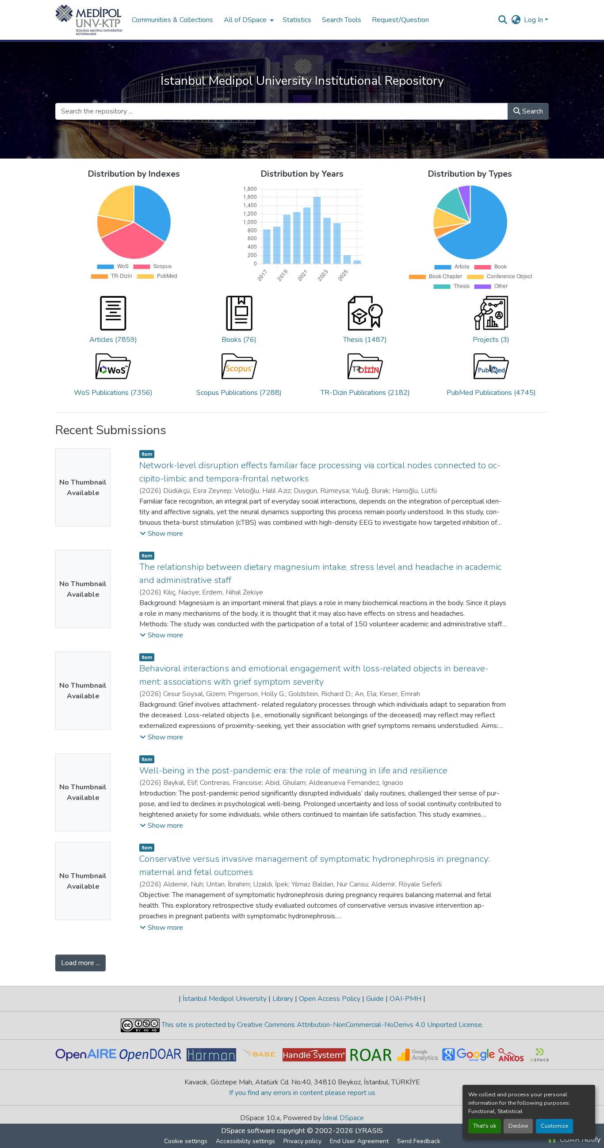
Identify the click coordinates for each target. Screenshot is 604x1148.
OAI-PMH (405, 999)
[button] (89, 19)
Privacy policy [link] (302, 1141)
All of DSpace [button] (245, 20)
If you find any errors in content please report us (302, 1093)
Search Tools (341, 20)
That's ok (484, 1126)
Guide (375, 999)
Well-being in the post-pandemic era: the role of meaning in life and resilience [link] (293, 771)
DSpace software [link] (248, 1131)
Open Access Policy (329, 999)
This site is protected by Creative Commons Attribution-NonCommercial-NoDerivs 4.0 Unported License (321, 1025)
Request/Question (400, 20)
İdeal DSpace (343, 1118)
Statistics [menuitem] (297, 20)
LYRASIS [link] (369, 1131)
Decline (518, 1126)
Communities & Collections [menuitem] (172, 20)
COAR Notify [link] (579, 1139)
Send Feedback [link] (418, 1141)
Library (283, 999)
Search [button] (531, 111)
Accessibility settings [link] (245, 1141)
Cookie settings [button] (185, 1141)
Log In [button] (534, 20)
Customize (554, 1126)
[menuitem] (248, 20)
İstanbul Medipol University (224, 999)
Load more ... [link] (80, 963)
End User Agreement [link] (359, 1141)
